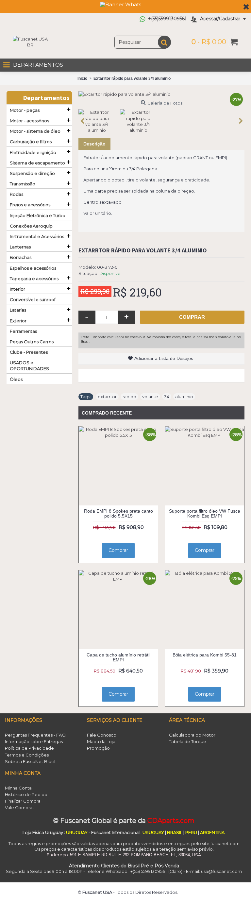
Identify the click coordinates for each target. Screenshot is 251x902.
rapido (129, 396)
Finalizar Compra (23, 801)
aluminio (184, 396)
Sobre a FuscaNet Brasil (30, 761)
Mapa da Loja (101, 741)
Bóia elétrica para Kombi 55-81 (205, 654)
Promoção (98, 748)
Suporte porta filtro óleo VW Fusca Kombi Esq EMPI (204, 513)
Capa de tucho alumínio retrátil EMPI (118, 657)
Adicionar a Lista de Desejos (163, 358)
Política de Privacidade (29, 748)
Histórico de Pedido (26, 794)
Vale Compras (19, 807)
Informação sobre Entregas (34, 741)
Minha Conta (18, 788)
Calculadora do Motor (192, 735)
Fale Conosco (101, 735)
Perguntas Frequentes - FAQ (35, 735)
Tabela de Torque (187, 741)
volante (150, 396)
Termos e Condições (27, 754)
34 (166, 396)
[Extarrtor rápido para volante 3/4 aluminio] (161, 94)
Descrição (94, 143)
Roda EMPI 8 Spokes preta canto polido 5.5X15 (118, 513)
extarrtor (107, 396)
